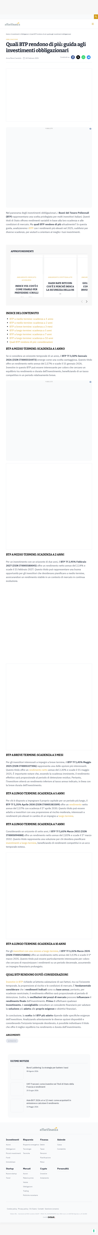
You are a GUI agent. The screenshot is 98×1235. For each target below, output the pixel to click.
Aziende (61, 1139)
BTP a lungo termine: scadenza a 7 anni (31, 334)
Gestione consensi (52, 1209)
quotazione (12, 1041)
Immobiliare (10, 1162)
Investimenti (15, 34)
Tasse (42, 1149)
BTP (31, 228)
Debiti (42, 1145)
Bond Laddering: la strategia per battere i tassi (47, 1067)
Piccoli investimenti (13, 1153)
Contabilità (61, 1149)
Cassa (59, 1145)
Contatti (41, 1209)
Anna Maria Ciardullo (13, 58)
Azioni (8, 1145)
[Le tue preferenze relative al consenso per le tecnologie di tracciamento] (94, 1231)
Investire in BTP (15, 981)
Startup (10, 1168)
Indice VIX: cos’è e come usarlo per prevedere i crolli (26, 289)
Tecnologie (27, 1149)
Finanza (44, 1139)
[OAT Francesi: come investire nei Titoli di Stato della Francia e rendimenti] (17, 1089)
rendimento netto (38, 769)
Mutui (42, 1162)
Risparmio (28, 1139)
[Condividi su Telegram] (89, 57)
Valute (25, 1182)
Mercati (27, 1168)
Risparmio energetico (31, 1145)
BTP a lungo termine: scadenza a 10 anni (31, 338)
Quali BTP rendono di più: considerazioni (31, 342)
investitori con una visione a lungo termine (35, 951)
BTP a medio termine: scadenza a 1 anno (31, 318)
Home (8, 34)
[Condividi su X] (78, 57)
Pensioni (43, 1153)
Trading (26, 1191)
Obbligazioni (25, 34)
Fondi (8, 1158)
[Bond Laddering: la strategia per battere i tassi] (17, 1073)
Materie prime (28, 1178)
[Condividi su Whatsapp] (83, 57)
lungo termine (66, 816)
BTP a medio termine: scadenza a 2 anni (31, 322)
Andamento (44, 1178)
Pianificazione (45, 1158)
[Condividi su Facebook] (73, 57)
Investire (43, 1174)
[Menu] (92, 24)
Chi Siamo (33, 1209)
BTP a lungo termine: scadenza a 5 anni (31, 330)
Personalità (63, 1168)
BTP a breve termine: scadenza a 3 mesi (31, 326)
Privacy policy (23, 1209)
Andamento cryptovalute (60, 277)
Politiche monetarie (30, 1195)
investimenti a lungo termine (21, 842)
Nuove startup (11, 1174)
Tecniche (26, 1153)
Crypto (43, 1168)
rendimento (75, 804)
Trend (8, 1178)
